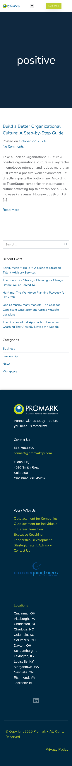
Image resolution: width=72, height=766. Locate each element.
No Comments (13, 146)
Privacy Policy (56, 749)
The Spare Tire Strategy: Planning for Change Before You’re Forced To (33, 282)
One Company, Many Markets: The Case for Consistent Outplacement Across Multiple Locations (31, 309)
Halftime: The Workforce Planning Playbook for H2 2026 (34, 295)
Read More (11, 209)
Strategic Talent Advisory (33, 545)
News (7, 364)
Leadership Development (33, 540)
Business (9, 349)
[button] (32, 6)
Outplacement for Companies (36, 518)
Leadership (10, 356)
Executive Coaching (28, 534)
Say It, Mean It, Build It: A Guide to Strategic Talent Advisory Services (32, 270)
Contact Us (22, 550)
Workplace (10, 371)
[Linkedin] (36, 701)
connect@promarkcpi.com (33, 453)
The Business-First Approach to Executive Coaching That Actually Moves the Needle (31, 324)
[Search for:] (36, 244)
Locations (21, 605)
